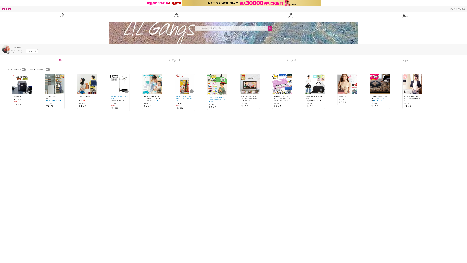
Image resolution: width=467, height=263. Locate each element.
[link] (22, 84)
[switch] (24, 69)
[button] (6, 49)
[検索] (270, 28)
